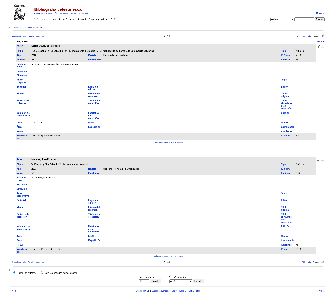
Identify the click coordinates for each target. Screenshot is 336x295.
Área (19, 127)
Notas (20, 131)
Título (20, 51)
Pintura (52, 177)
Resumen (22, 71)
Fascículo (93, 59)
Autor (20, 46)
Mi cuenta (320, 13)
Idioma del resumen (94, 95)
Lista (298, 36)
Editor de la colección (23, 102)
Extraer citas (194, 291)
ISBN (91, 122)
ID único (285, 135)
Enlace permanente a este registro (168, 142)
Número (21, 59)
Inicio (36, 13)
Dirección (22, 75)
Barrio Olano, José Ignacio (46, 46)
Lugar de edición (93, 88)
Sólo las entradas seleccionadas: (61, 273)
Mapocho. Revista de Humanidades (121, 168)
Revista (92, 55)
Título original (285, 95)
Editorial (21, 86)
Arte (45, 177)
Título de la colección (94, 102)
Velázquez (36, 177)
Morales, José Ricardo (43, 159)
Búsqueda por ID (179, 291)
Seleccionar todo (19, 36)
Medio (284, 122)
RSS (114, 19)
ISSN (19, 122)
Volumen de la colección (23, 114)
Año (19, 55)
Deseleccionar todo (36, 36)
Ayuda (321, 291)
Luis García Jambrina (67, 64)
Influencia (36, 64)
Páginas (285, 59)
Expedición (94, 127)
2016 (33, 55)
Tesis (284, 79)
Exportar (198, 281)
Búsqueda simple (61, 13)
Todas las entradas (27, 273)
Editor (284, 86)
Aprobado (286, 131)
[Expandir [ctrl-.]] (10, 270)
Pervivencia (49, 64)
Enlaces (321, 41)
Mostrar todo (46, 13)
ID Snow (285, 55)
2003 (33, 168)
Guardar (156, 281)
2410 (298, 55)
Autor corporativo (23, 81)
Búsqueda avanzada (79, 13)
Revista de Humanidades (115, 55)
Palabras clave (21, 65)
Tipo (283, 51)
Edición (285, 113)
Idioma (20, 93)
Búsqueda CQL (142, 291)
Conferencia (287, 127)
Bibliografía (306, 36)
